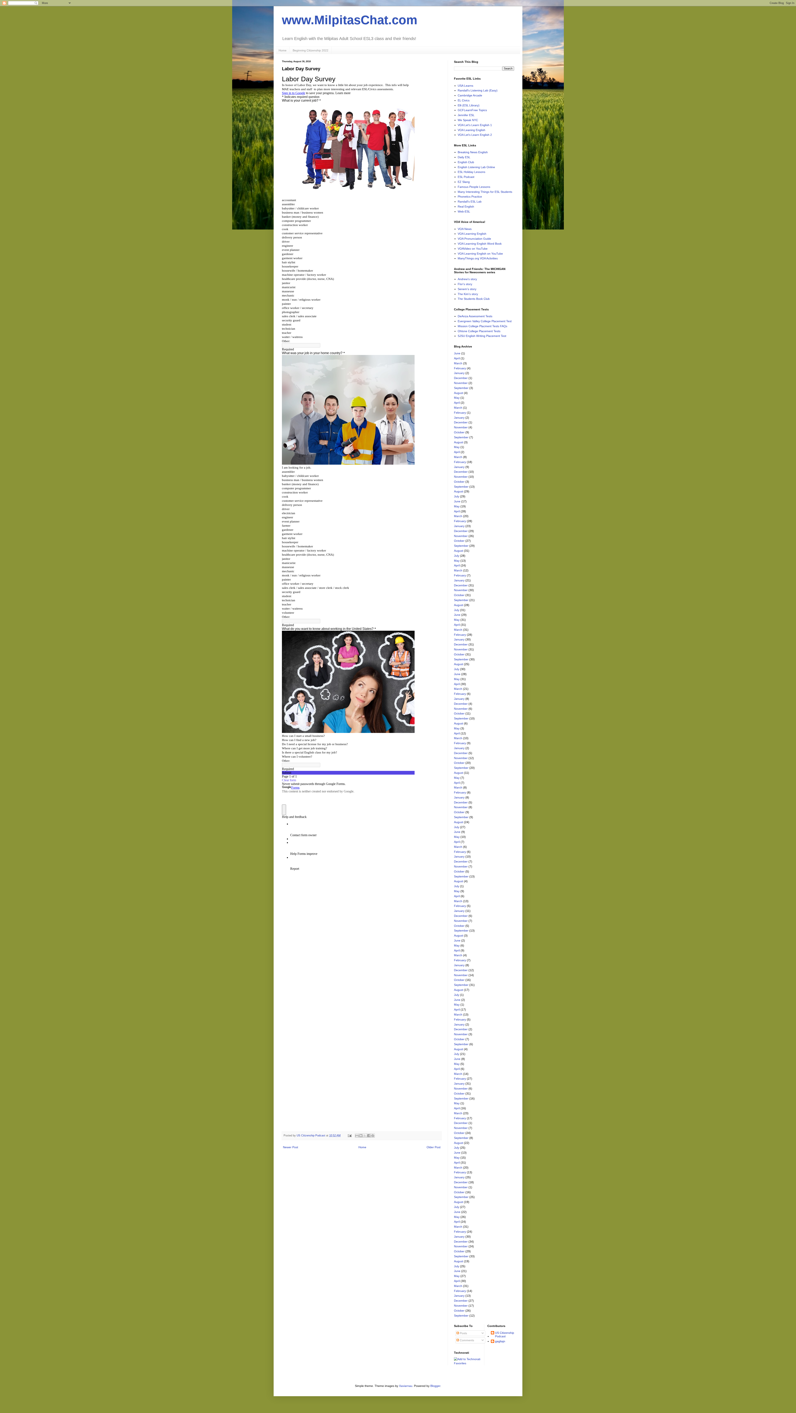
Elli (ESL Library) (468, 105)
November (461, 383)
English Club (466, 162)
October (459, 432)
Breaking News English (473, 152)
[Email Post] (349, 1135)
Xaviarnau (405, 1385)
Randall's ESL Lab (470, 201)
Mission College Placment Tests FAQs (482, 326)
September (461, 388)
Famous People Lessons (474, 186)
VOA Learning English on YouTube (480, 253)
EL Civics (464, 100)
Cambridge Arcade (470, 95)
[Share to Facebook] (369, 1136)
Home (282, 50)
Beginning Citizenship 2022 (310, 50)
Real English (466, 206)
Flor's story (465, 284)
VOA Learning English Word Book (480, 243)
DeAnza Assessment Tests (475, 316)
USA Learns (465, 85)
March (458, 363)
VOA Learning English (472, 233)
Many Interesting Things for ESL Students (485, 191)
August (458, 393)
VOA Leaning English (471, 130)
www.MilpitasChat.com (349, 20)
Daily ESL (464, 157)
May (457, 397)
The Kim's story (468, 294)
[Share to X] (365, 1136)
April (457, 358)
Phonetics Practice (470, 196)
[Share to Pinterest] (373, 1136)
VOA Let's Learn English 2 (475, 134)
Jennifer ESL (466, 115)
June (457, 353)
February (460, 368)
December (461, 378)
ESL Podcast (466, 177)
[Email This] (357, 1136)
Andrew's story (467, 279)
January (459, 373)
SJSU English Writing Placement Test (482, 336)
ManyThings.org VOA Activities (478, 258)
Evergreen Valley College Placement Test (485, 321)
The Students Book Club (474, 298)
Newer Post (290, 1147)
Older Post (433, 1147)
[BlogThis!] (361, 1136)
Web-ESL (464, 211)
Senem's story (467, 289)
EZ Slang (464, 181)
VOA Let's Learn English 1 (475, 125)
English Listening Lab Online (476, 167)
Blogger (435, 1385)
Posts (463, 1333)
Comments (466, 1340)
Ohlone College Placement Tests (479, 331)
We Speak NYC (468, 120)
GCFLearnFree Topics (472, 110)
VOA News (465, 229)
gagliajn (500, 1341)
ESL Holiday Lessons (471, 172)
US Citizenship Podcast (504, 1334)
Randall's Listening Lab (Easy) (478, 90)
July (456, 496)
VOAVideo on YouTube (473, 248)
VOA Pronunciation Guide (474, 238)
